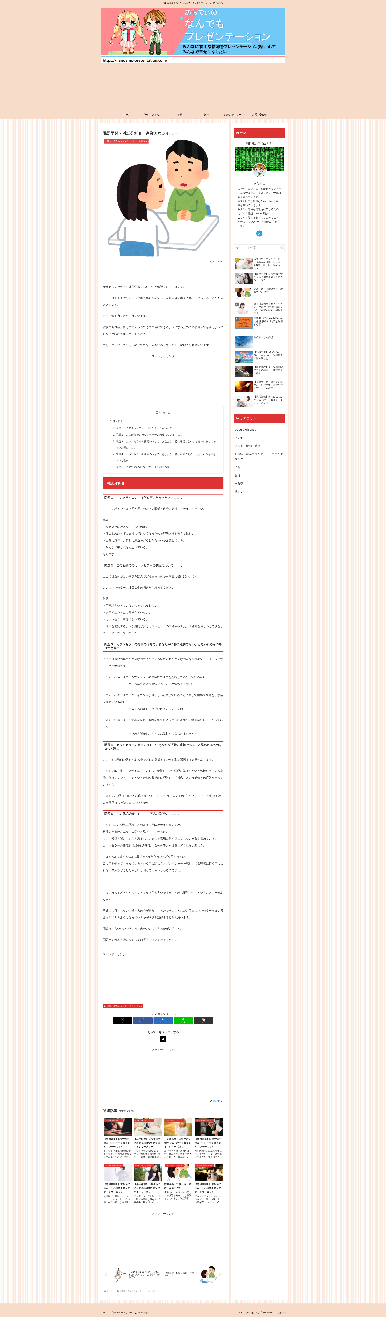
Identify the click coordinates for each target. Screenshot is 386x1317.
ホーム (104, 1312)
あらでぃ (259, 183)
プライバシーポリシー (121, 1312)
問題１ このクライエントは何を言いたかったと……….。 (149, 428)
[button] (203, 1020)
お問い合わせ (141, 1312)
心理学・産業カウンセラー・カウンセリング (124, 1006)
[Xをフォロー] (163, 1039)
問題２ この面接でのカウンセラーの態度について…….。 (149, 434)
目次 (158, 412)
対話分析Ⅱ (116, 421)
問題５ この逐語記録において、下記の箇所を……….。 (148, 467)
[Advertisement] (193, 87)
